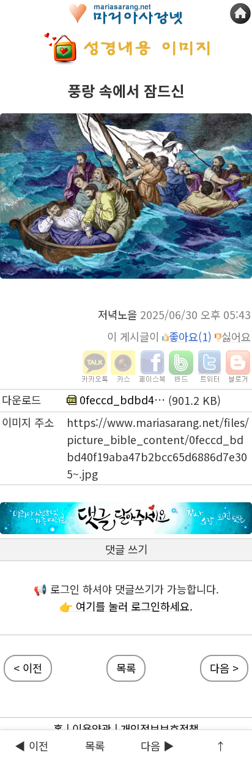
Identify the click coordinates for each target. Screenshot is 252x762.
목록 (95, 745)
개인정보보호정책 (159, 728)
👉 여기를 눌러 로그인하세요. (126, 606)
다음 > (224, 668)
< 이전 (27, 668)
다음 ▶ (157, 745)
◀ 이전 (31, 745)
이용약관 (91, 728)
